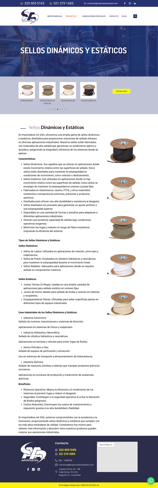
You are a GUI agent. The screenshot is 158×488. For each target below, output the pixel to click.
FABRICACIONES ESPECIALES (94, 16)
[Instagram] (130, 3)
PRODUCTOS (71, 16)
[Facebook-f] (28, 469)
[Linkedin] (38, 469)
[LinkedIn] (135, 3)
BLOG (124, 16)
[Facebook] (125, 3)
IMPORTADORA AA (54, 16)
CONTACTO (113, 16)
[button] (135, 16)
